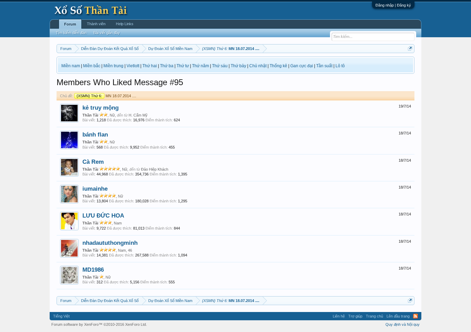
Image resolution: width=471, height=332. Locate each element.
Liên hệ (339, 316)
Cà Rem (93, 161)
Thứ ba (166, 65)
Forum (70, 24)
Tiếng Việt (61, 316)
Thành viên (96, 24)
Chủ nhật (258, 65)
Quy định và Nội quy (402, 324)
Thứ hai (149, 65)
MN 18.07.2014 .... (106, 96)
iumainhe (95, 188)
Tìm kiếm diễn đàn (71, 33)
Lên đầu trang (398, 316)
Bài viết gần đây (106, 33)
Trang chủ (374, 316)
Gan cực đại (301, 65)
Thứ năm (200, 65)
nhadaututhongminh (110, 242)
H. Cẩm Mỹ (138, 115)
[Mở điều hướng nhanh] (410, 48)
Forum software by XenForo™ (99, 324)
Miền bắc (91, 65)
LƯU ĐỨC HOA (103, 215)
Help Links (124, 24)
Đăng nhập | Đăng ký (393, 5)
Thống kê (278, 65)
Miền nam (70, 65)
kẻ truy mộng (100, 107)
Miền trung (113, 65)
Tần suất (324, 65)
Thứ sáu (220, 65)
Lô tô (340, 65)
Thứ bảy (238, 65)
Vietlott (133, 65)
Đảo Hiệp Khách (154, 169)
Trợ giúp (355, 316)
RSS (415, 316)
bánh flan (95, 134)
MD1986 (93, 269)
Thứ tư (183, 65)
